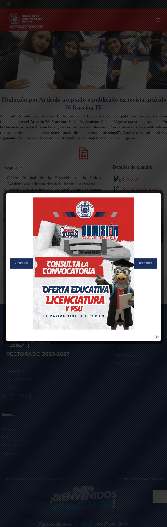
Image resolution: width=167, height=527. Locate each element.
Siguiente (145, 263)
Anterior (21, 263)
